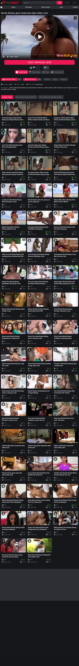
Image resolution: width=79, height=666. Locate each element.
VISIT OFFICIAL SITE (39, 62)
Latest (13, 7)
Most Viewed (46, 7)
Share (47, 72)
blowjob (47, 79)
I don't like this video (34, 67)
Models (75, 7)
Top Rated (28, 7)
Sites (61, 7)
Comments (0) (58, 72)
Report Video (36, 72)
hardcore (63, 79)
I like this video (31, 67)
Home (1, 7)
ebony (55, 79)
